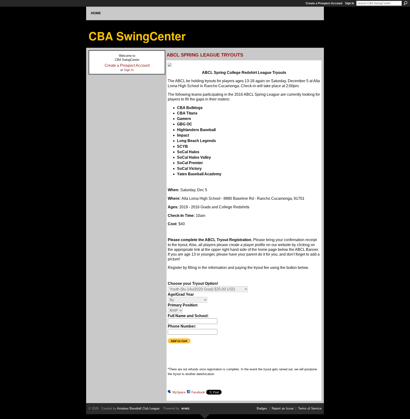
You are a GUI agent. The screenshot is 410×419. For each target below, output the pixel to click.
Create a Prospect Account (324, 3)
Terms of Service (309, 408)
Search (405, 3)
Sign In (349, 3)
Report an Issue (283, 408)
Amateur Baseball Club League (138, 408)
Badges (262, 408)
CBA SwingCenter (137, 36)
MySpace (179, 392)
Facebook (198, 392)
